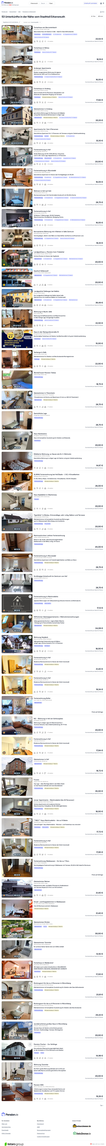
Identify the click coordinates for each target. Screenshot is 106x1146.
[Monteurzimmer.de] (81, 1128)
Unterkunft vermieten (90, 3)
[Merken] (30, 27)
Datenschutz (41, 1133)
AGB (38, 1127)
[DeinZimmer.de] (81, 1135)
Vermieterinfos (6, 1127)
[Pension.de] (7, 2)
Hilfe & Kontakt (6, 1133)
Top (101, 1105)
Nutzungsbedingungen (44, 1130)
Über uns (4, 1124)
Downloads (5, 1130)
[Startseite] (10, 1114)
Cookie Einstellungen (43, 1136)
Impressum (40, 1124)
